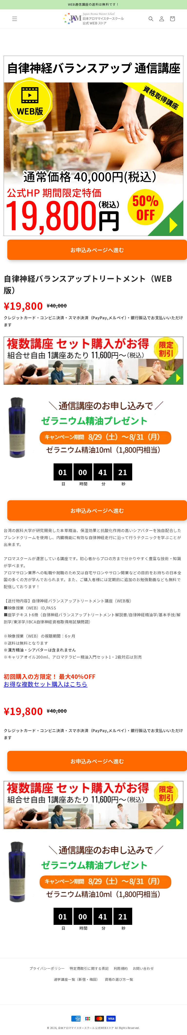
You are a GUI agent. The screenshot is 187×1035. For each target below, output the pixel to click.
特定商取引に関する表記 (89, 968)
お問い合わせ (143, 968)
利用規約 (121, 968)
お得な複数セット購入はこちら (45, 684)
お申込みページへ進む (97, 250)
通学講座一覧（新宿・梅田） (77, 979)
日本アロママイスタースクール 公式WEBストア (86, 1028)
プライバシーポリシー (47, 968)
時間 (83, 484)
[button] (14, 18)
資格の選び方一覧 (119, 979)
